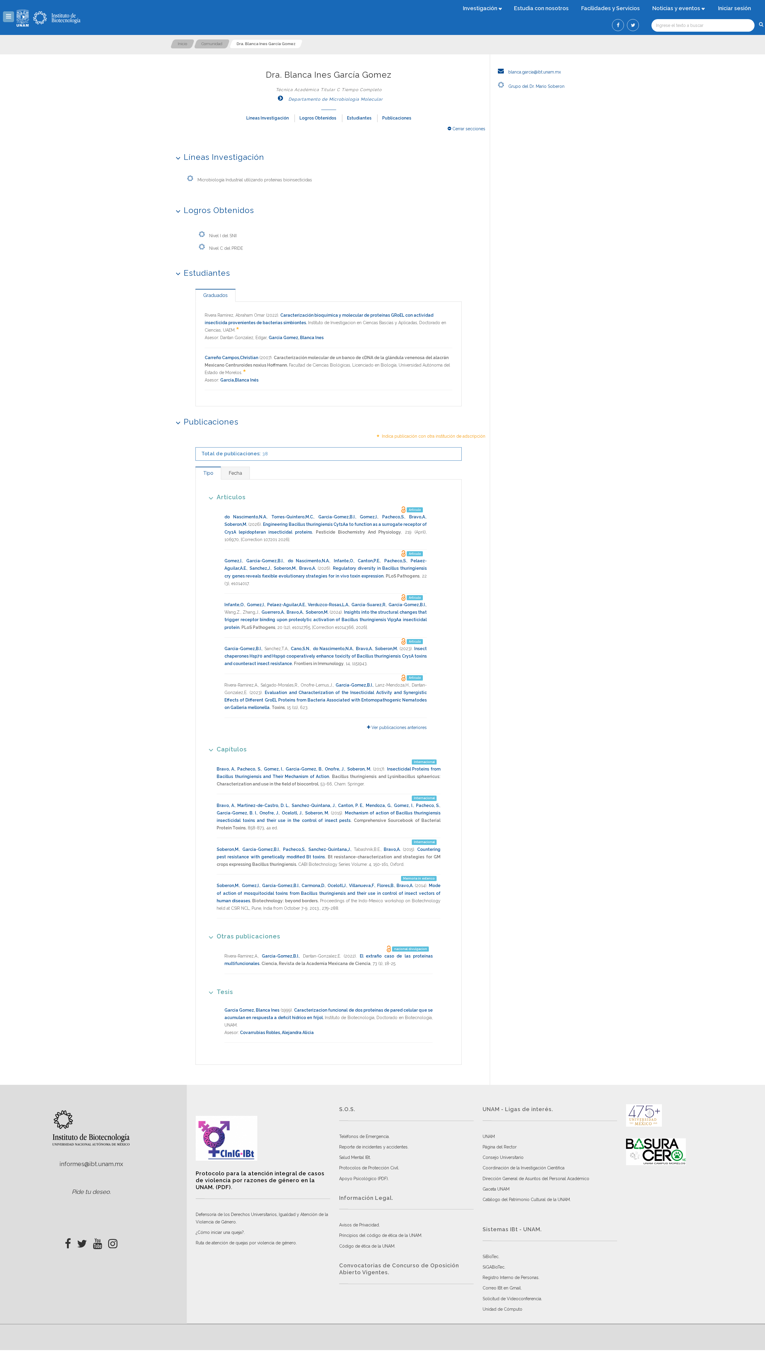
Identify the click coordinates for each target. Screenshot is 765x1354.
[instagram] (112, 1242)
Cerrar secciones (468, 128)
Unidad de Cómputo (502, 1309)
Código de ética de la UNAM (366, 1246)
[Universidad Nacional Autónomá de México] (23, 18)
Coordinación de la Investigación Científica (523, 1167)
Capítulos (232, 749)
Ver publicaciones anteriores (398, 727)
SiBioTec (490, 1256)
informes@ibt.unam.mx (91, 1164)
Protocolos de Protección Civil (368, 1167)
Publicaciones (396, 118)
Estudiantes (359, 118)
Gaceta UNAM (496, 1189)
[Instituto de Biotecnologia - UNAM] (56, 18)
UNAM (489, 1136)
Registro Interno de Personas (510, 1277)
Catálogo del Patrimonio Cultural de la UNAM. (527, 1199)
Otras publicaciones (248, 936)
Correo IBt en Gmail (502, 1288)
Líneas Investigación (267, 118)
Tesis (225, 991)
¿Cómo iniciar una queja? (220, 1232)
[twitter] (82, 1242)
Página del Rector (500, 1147)
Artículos (231, 497)
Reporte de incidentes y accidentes (373, 1147)
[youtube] (97, 1242)
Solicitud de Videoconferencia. (512, 1298)
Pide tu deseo (91, 1191)
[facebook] (68, 1242)
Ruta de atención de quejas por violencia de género (246, 1242)
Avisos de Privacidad (359, 1225)
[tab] (215, 295)
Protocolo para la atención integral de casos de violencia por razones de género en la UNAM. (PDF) (260, 1180)
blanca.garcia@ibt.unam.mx (534, 72)
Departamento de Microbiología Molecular (335, 99)
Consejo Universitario (503, 1157)
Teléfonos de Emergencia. (364, 1136)
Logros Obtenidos (317, 118)
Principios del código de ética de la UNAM (380, 1235)
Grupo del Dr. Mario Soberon (535, 86)
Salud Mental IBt (354, 1157)
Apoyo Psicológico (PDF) (363, 1178)
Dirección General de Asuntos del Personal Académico (536, 1178)
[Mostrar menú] (8, 16)
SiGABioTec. (494, 1267)
